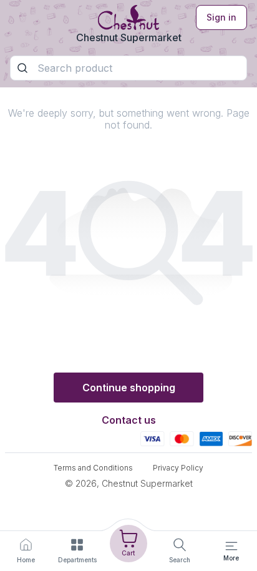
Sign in (221, 17)
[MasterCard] (182, 438)
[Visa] (152, 438)
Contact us (129, 420)
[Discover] (240, 438)
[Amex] (211, 438)
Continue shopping (128, 387)
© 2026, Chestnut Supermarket (129, 483)
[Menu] (231, 546)
